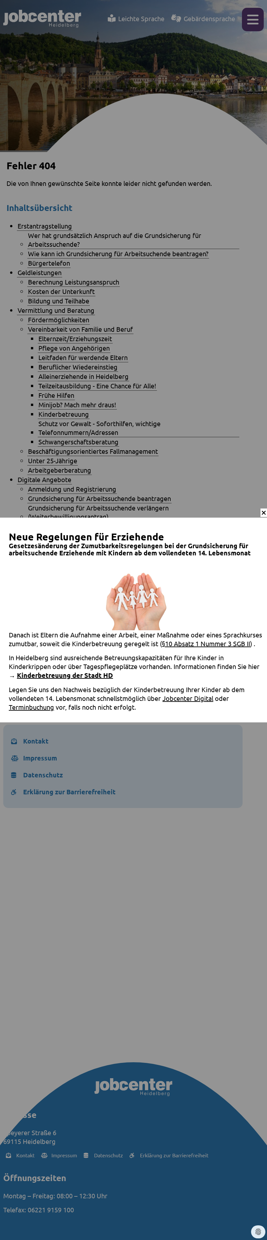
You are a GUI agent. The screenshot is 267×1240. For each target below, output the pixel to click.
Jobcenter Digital (187, 698)
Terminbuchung (31, 707)
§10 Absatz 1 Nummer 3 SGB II (206, 643)
